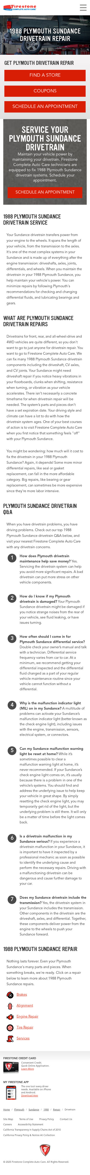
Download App (29, 1096)
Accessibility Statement (30, 1125)
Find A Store (45, 75)
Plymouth (19, 1110)
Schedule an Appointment (45, 106)
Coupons (45, 91)
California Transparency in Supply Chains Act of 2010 (32, 1130)
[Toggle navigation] (83, 8)
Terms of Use (26, 1119)
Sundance (34, 1110)
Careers (7, 1125)
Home (6, 1110)
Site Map (8, 1119)
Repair (56, 1110)
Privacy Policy (46, 1119)
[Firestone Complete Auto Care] (19, 8)
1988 (46, 1110)
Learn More (27, 1069)
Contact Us (66, 1119)
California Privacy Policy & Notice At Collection (29, 1135)
